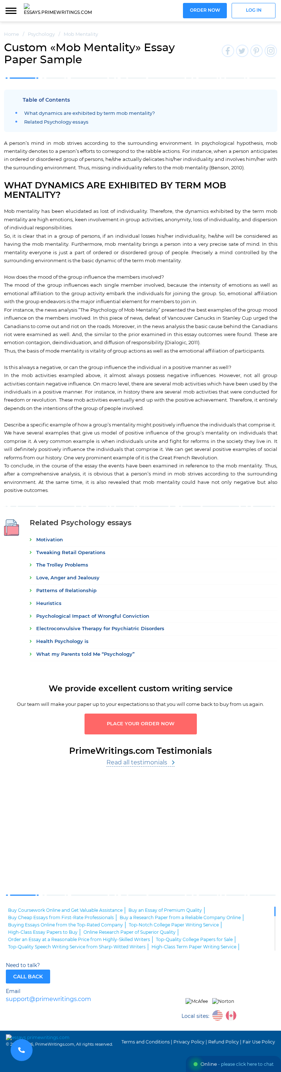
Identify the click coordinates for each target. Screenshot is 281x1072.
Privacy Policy (189, 1042)
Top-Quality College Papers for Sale (194, 939)
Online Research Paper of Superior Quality (129, 932)
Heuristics (48, 603)
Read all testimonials (136, 763)
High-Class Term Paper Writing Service (193, 947)
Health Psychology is (62, 641)
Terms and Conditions (145, 1042)
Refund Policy (223, 1042)
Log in (254, 10)
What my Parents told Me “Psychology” (85, 654)
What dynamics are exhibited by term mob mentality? (89, 113)
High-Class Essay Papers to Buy (43, 932)
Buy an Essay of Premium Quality (165, 910)
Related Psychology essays (56, 122)
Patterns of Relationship (66, 590)
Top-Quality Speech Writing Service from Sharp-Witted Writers (77, 947)
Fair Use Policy (259, 1042)
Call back (28, 976)
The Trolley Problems (62, 565)
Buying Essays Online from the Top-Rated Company (65, 925)
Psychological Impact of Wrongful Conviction (92, 616)
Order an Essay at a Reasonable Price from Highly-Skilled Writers (79, 939)
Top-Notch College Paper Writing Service (174, 925)
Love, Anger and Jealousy (68, 578)
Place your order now (141, 724)
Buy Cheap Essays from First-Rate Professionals (61, 917)
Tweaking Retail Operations (70, 552)
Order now (205, 10)
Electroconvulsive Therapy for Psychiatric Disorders (100, 629)
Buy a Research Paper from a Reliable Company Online (180, 917)
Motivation (49, 540)
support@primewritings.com (48, 999)
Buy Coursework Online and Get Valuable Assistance (65, 910)
